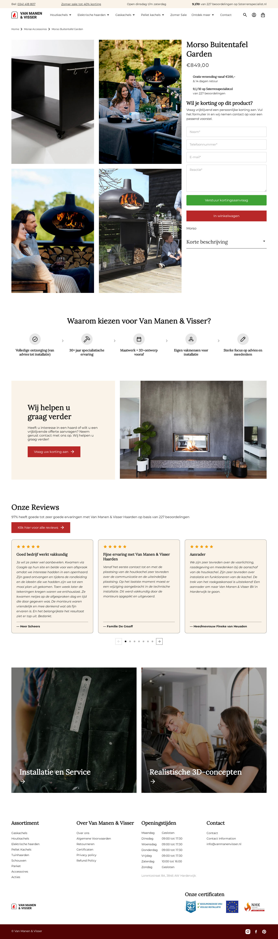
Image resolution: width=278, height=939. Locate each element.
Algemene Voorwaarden (94, 838)
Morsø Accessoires (35, 29)
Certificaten (85, 849)
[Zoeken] (245, 14)
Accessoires (19, 871)
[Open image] (193, 430)
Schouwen (18, 860)
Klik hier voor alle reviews (38, 528)
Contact (212, 833)
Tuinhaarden (20, 855)
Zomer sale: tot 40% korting (81, 4)
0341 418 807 (26, 4)
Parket (16, 866)
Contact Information (221, 838)
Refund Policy (86, 860)
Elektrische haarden (25, 844)
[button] (61, 15)
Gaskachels (19, 833)
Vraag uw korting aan (51, 452)
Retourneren (85, 844)
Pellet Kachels (21, 849)
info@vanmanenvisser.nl (224, 844)
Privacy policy (86, 855)
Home (15, 29)
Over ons (83, 833)
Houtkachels (20, 838)
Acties (15, 877)
